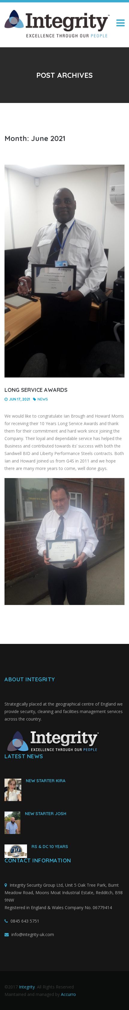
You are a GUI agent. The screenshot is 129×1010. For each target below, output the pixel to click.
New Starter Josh (45, 813)
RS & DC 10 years (50, 846)
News (43, 399)
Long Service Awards (36, 389)
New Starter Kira (45, 780)
